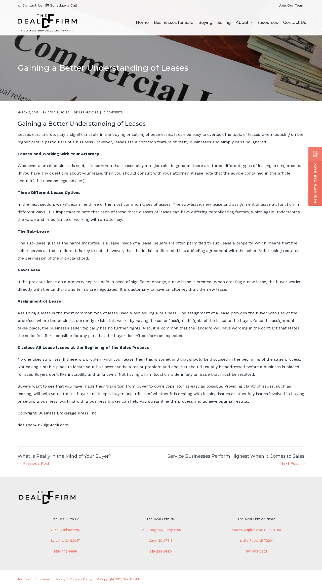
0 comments (113, 112)
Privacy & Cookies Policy (73, 579)
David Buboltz (58, 112)
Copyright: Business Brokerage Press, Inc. (58, 413)
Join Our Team (291, 5)
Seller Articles (86, 112)
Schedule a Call (63, 5)
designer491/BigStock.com (43, 425)
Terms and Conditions (34, 579)
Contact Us (32, 5)
